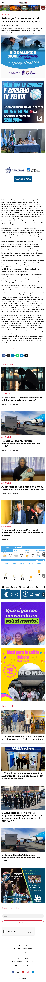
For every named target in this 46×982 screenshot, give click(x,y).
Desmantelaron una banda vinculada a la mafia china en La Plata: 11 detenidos (22, 737)
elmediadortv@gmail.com (23, 965)
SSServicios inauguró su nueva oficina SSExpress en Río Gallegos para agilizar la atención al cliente (22, 776)
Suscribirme (23, 923)
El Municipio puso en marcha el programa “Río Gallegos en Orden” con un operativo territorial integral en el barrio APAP (22, 817)
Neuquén (16, 349)
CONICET (9, 349)
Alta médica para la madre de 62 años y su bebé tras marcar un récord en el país (22, 488)
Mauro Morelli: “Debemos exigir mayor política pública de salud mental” (21, 399)
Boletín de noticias (11, 908)
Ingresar (24, 952)
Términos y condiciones (24, 949)
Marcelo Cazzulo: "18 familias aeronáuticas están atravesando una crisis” (20, 443)
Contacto (24, 945)
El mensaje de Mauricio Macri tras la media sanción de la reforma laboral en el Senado (22, 533)
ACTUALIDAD (5, 15)
